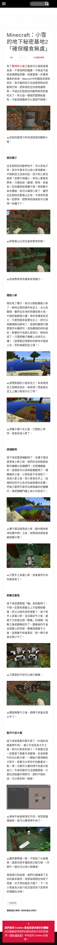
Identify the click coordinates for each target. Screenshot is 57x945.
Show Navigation (28, 4)
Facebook (53, 3)
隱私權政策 (16, 935)
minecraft (12, 903)
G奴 (11, 58)
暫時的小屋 (18, 66)
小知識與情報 (38, 58)
